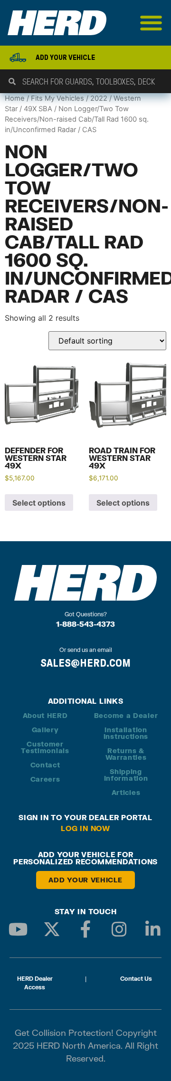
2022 (98, 98)
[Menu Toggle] (151, 23)
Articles (126, 792)
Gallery (45, 730)
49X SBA (38, 109)
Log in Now (85, 828)
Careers (45, 779)
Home (15, 98)
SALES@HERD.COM (85, 663)
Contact (45, 765)
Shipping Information (126, 774)
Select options (39, 502)
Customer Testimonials (45, 747)
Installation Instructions (126, 733)
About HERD (45, 715)
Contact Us (136, 978)
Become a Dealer (126, 715)
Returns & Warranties (126, 753)
